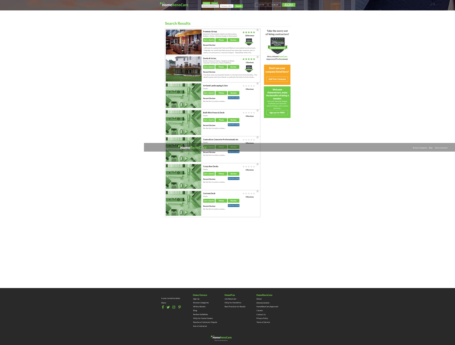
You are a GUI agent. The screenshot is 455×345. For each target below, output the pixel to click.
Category (206, 3)
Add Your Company (277, 79)
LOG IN (261, 5)
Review (233, 40)
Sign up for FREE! (277, 112)
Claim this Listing (233, 98)
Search (238, 6)
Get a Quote (209, 40)
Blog (430, 148)
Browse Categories (420, 148)
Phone (221, 40)
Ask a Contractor (441, 148)
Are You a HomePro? (288, 5)
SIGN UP (274, 5)
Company (215, 3)
